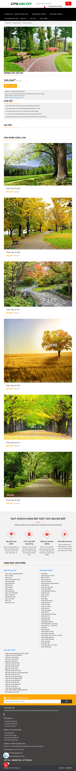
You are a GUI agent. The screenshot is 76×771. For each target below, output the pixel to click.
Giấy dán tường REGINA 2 (13, 680)
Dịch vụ (23, 18)
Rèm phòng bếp (9, 581)
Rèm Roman (8, 585)
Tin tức (33, 18)
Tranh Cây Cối (17, 23)
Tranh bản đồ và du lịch (47, 575)
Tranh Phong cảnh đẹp (47, 633)
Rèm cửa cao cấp (21, 14)
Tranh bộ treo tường (47, 600)
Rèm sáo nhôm (9, 598)
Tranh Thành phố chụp (47, 637)
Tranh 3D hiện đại (46, 647)
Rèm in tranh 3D (10, 595)
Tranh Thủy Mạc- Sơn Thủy (49, 645)
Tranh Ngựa (44, 598)
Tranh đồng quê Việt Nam (48, 591)
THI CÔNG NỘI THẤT (11, 18)
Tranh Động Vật (45, 620)
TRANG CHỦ (9, 14)
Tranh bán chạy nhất (47, 587)
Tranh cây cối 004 (13, 385)
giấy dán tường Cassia (12, 659)
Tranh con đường (46, 581)
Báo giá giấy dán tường (12, 692)
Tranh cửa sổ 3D (46, 606)
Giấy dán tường (56, 14)
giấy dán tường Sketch (12, 667)
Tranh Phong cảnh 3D (47, 631)
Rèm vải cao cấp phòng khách (14, 573)
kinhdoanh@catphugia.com (16, 97)
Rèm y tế (8, 600)
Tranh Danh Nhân (46, 589)
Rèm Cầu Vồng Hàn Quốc (12, 579)
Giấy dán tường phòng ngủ (13, 688)
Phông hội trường (10, 597)
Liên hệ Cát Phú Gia (10, 726)
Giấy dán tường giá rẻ (11, 686)
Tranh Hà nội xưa (46, 579)
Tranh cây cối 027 (27, 23)
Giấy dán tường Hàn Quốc (13, 684)
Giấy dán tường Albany (12, 657)
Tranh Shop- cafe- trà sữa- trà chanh (51, 635)
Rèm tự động (9, 575)
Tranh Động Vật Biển (47, 622)
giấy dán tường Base (11, 661)
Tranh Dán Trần (45, 618)
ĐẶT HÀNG (11, 86)
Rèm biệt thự (9, 587)
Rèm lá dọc (8, 577)
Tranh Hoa (44, 627)
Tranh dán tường (39, 14)
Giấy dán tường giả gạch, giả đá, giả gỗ (16, 653)
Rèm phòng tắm (9, 591)
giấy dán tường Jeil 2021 (12, 674)
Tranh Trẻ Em (45, 612)
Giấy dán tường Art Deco (12, 663)
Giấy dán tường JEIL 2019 (13, 670)
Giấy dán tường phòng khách (13, 676)
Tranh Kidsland (45, 629)
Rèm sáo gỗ (8, 589)
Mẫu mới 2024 (45, 577)
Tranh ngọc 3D (45, 643)
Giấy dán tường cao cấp (12, 665)
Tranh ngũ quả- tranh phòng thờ (50, 583)
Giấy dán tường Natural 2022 (13, 678)
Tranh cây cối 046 (13, 188)
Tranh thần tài (45, 585)
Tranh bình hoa (45, 593)
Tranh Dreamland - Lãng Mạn (49, 623)
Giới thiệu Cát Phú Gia (11, 721)
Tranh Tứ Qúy (45, 595)
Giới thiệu (44, 18)
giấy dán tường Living (11, 669)
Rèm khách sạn (9, 602)
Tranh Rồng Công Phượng (48, 614)
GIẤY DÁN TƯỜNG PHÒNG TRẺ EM (16, 690)
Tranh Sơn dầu (45, 604)
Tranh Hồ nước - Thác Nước (49, 625)
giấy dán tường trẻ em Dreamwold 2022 (16, 672)
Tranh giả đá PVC (46, 602)
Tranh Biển (44, 573)
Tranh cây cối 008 (13, 252)
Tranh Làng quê (45, 641)
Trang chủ (8, 23)
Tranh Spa (44, 597)
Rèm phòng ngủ (9, 583)
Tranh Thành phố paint (47, 639)
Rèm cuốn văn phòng (11, 593)
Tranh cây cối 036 (13, 500)
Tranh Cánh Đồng (46, 610)
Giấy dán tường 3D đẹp (12, 682)
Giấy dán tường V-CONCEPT (13, 655)
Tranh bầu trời (45, 608)
